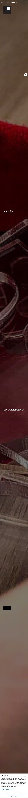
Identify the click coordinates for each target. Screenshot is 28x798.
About (7, 2)
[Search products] (26, 75)
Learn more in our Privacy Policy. (8, 788)
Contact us (14, 2)
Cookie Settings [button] (14, 796)
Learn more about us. (5, 789)
